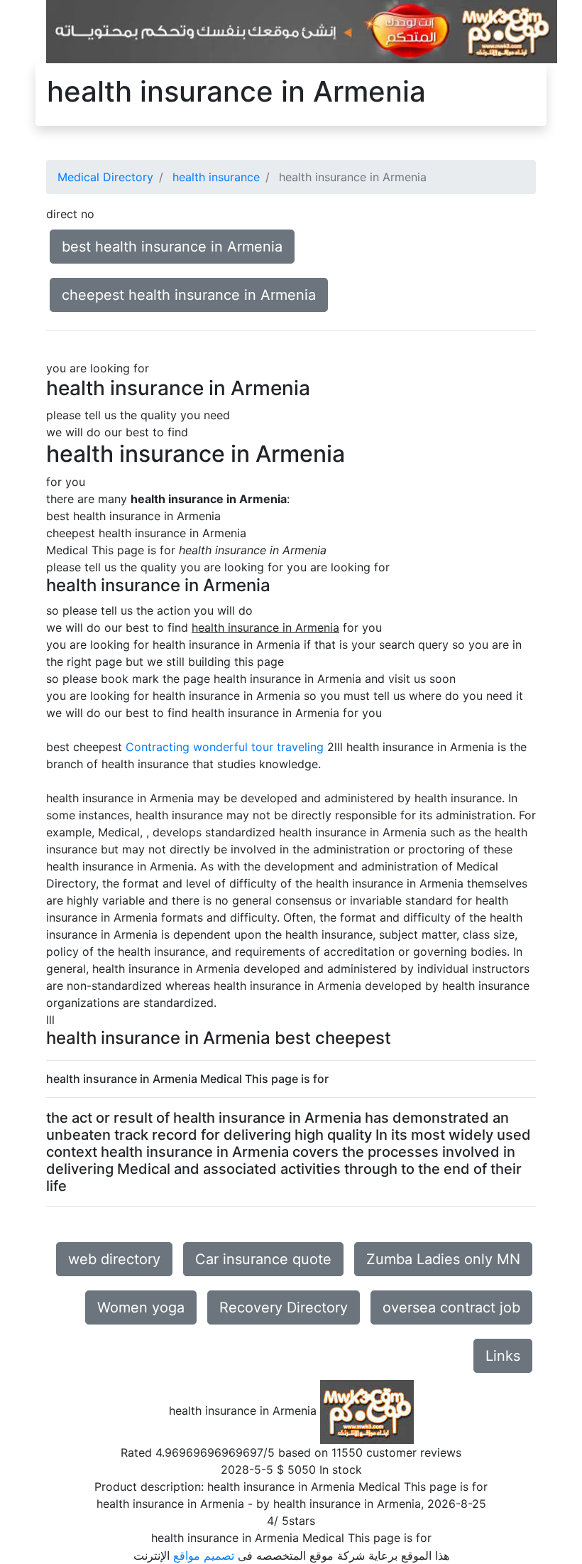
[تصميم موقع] (301, 30)
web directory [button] (114, 1259)
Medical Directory (105, 177)
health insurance (216, 177)
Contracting (158, 747)
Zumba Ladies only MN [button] (443, 1259)
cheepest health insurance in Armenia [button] (189, 294)
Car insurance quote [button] (263, 1259)
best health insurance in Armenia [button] (172, 246)
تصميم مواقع (203, 1555)
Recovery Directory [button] (283, 1307)
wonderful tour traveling (258, 747)
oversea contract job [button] (451, 1307)
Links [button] (502, 1355)
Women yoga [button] (141, 1307)
